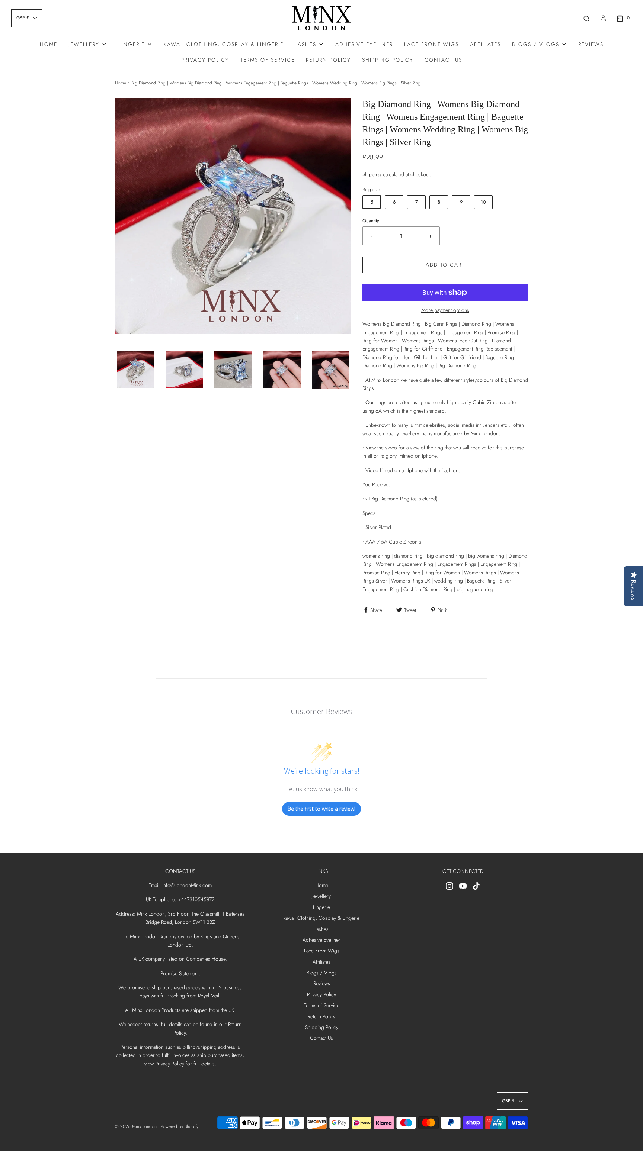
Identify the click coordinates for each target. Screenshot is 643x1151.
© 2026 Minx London (136, 1126)
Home (48, 44)
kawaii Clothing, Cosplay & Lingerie (224, 44)
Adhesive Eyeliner (364, 44)
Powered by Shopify (179, 1126)
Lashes (321, 929)
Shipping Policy (387, 60)
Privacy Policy (205, 60)
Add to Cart (445, 264)
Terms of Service (267, 60)
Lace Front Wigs (431, 44)
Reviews (591, 44)
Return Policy (328, 60)
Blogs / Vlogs (322, 972)
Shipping (371, 174)
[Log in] (603, 18)
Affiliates (485, 44)
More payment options (445, 310)
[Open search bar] (586, 18)
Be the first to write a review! (321, 808)
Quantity (370, 220)
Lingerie (321, 907)
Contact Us (443, 60)
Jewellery (321, 896)
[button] (135, 369)
